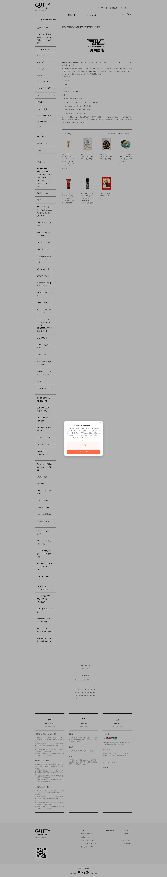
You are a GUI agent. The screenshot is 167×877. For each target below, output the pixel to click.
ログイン (124, 8)
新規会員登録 (114, 8)
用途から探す (72, 15)
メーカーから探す (92, 15)
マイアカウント (102, 8)
